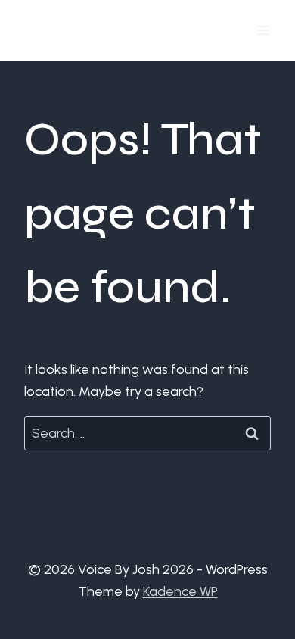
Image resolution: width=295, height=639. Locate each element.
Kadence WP (180, 591)
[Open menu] (263, 30)
